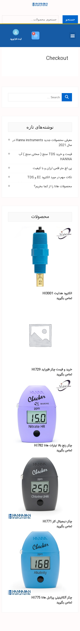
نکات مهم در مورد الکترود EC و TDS (49, 177)
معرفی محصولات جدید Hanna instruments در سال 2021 (42, 143)
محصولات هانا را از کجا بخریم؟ (53, 186)
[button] (72, 35)
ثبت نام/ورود (16, 39)
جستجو (70, 19)
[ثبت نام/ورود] (16, 32)
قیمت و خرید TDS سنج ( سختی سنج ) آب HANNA (45, 157)
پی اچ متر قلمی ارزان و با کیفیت (52, 168)
